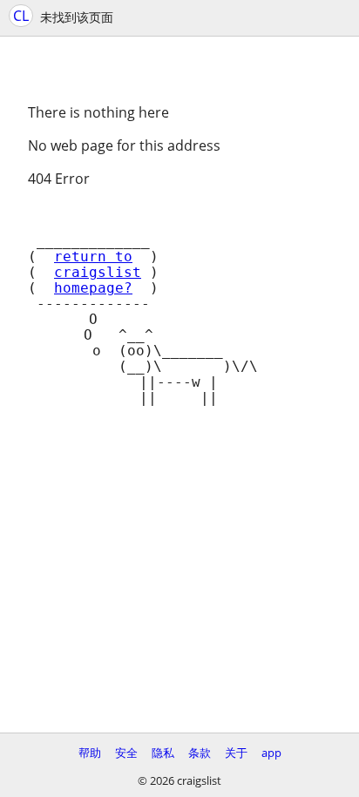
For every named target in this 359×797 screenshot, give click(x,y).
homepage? (93, 288)
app (271, 752)
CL (21, 15)
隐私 (163, 752)
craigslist (97, 272)
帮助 (89, 752)
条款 (199, 752)
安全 (126, 752)
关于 (236, 752)
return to (93, 257)
